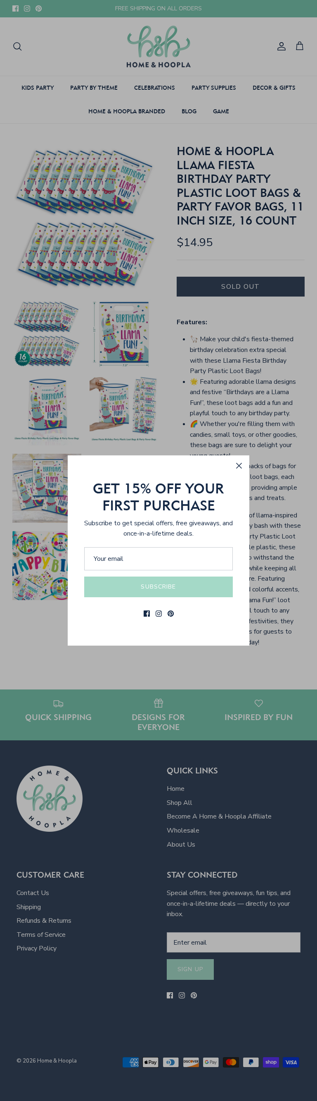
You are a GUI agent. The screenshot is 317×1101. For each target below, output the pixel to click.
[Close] (239, 466)
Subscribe (158, 587)
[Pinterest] (171, 613)
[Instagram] (159, 613)
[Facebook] (147, 613)
